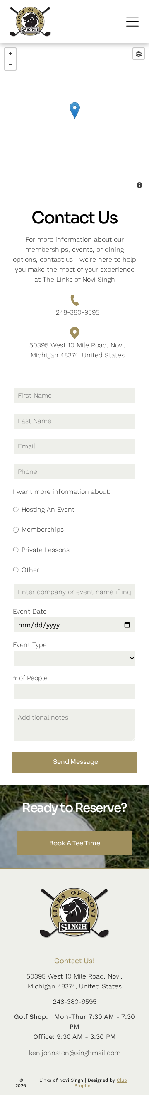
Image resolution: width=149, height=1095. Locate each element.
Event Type (30, 645)
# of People (30, 678)
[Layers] (138, 53)
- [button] (10, 64)
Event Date (30, 611)
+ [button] (10, 53)
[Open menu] (132, 21)
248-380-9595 (77, 312)
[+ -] (74, 119)
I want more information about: (62, 491)
